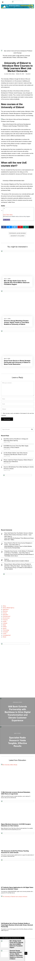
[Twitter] (14, 227)
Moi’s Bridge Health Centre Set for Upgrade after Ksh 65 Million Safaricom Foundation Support (16, 282)
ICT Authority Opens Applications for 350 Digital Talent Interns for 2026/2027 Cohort (17, 888)
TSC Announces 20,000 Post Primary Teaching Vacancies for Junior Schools (15, 851)
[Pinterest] (20, 227)
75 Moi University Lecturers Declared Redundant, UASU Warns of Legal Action (15, 793)
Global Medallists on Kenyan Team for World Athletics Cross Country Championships (18, 547)
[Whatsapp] (25, 227)
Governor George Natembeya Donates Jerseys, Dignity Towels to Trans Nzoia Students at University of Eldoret (16, 322)
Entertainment (6, 616)
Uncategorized (6, 635)
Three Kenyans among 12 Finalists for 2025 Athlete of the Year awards (18, 568)
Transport (5, 632)
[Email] (31, 227)
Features (5, 619)
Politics (5, 626)
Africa (4, 606)
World (4, 637)
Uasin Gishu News (10, 74)
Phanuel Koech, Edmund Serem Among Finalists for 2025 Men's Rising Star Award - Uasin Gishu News (17, 565)
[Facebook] (3, 227)
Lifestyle (5, 623)
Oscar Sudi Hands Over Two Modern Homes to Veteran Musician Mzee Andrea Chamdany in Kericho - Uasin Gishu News (18, 534)
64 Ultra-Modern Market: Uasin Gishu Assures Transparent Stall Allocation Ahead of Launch (15, 453)
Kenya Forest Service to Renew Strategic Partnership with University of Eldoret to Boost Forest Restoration (17, 362)
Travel (4, 633)
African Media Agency (8, 607)
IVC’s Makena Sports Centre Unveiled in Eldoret (16, 561)
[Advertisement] (17, 29)
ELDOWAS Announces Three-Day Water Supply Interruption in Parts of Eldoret (16, 446)
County (5, 613)
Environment (6, 618)
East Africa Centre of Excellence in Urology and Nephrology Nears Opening (16, 439)
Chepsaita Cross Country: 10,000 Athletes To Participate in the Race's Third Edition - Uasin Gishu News (18, 552)
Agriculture (6, 609)
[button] (32, 429)
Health (4, 621)
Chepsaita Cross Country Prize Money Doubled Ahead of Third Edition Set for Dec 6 (19, 555)
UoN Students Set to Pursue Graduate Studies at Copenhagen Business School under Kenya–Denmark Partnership (17, 925)
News (4, 625)
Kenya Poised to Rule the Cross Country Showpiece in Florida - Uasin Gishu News (18, 543)
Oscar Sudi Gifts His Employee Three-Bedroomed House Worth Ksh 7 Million (19, 538)
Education (28, 74)
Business (5, 611)
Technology (6, 630)
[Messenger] (9, 227)
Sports (4, 628)
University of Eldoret (17, 235)
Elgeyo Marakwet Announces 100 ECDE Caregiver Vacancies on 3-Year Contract (16, 825)
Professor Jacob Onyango (17, 233)
